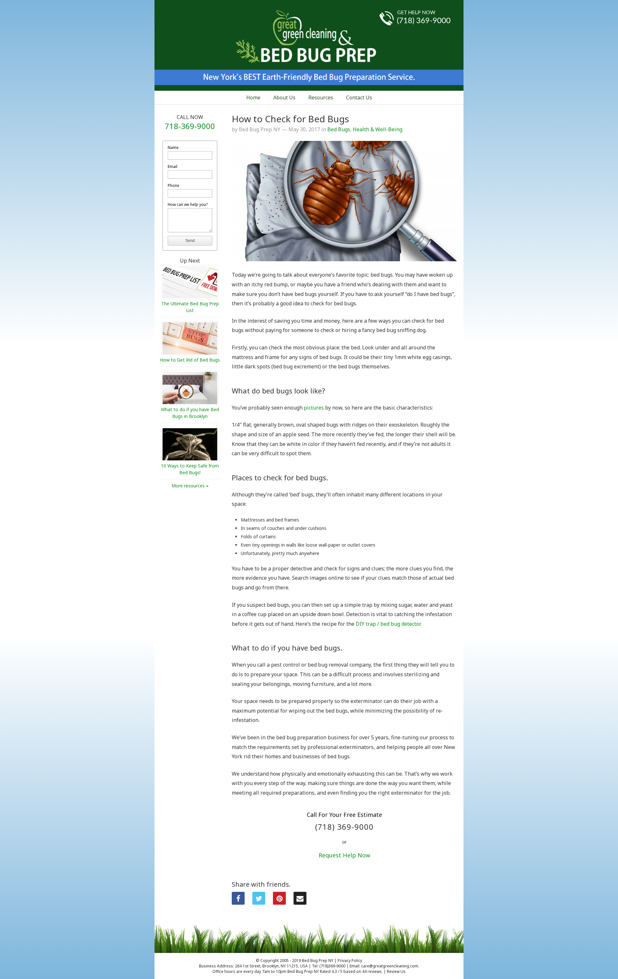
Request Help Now (344, 855)
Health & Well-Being (377, 129)
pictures (314, 407)
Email (172, 166)
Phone (173, 185)
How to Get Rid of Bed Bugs (190, 360)
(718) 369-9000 (424, 21)
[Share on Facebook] (238, 898)
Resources (320, 97)
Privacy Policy (350, 960)
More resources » (190, 486)
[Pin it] (279, 898)
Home (253, 97)
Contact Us (359, 97)
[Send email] (300, 898)
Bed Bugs (338, 129)
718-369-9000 (190, 126)
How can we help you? (188, 204)
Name (173, 147)
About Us (284, 97)
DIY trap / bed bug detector (388, 623)
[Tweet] (258, 898)
